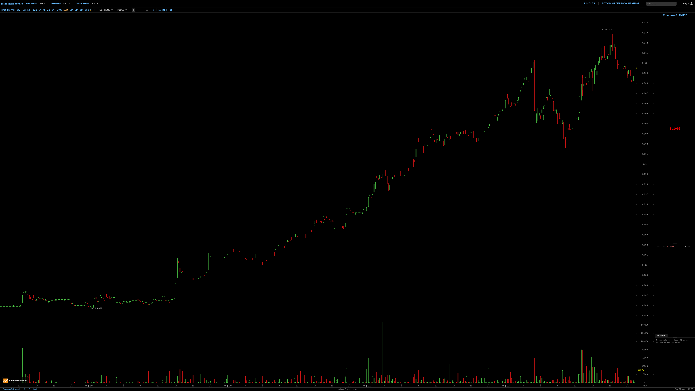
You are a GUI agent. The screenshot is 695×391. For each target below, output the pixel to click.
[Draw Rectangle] (147, 10)
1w (18, 10)
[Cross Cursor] (133, 10)
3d (24, 10)
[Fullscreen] (168, 10)
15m (66, 10)
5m (71, 10)
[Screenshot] (164, 10)
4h (44, 10)
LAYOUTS (589, 3)
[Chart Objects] (160, 10)
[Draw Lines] (142, 10)
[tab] (661, 335)
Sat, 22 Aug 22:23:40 (684, 389)
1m (81, 10)
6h (40, 10)
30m (59, 10)
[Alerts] (171, 10)
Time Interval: (8, 10)
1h (53, 10)
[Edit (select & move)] (138, 10)
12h (35, 10)
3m (76, 10)
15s (88, 10)
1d (28, 10)
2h (48, 10)
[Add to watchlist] (153, 10)
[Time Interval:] (94, 9)
